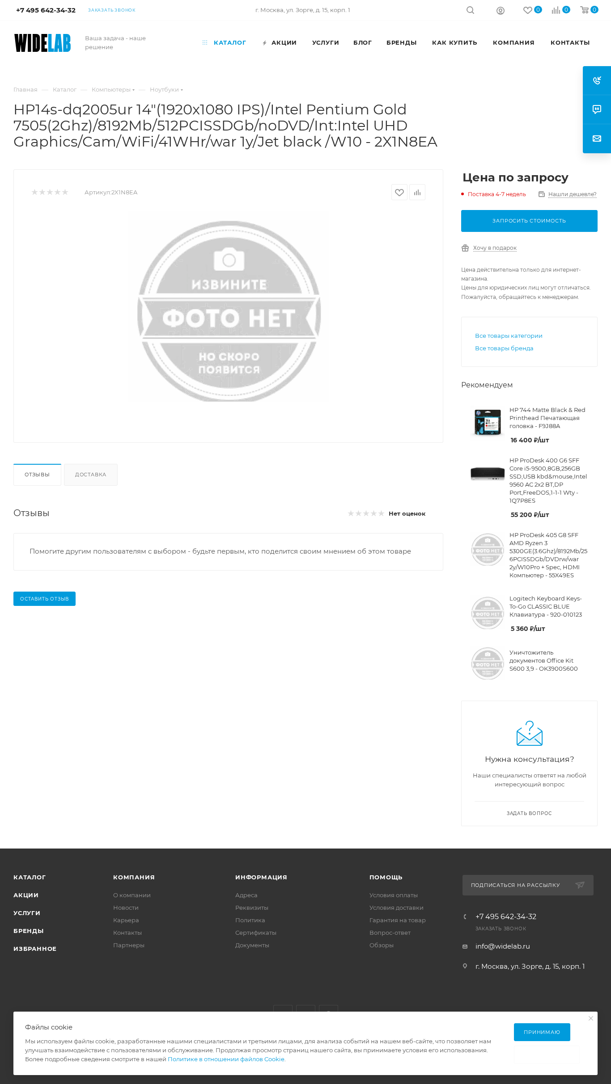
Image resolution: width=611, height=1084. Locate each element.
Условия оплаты (393, 895)
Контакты (127, 932)
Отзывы (37, 474)
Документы (252, 945)
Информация (261, 877)
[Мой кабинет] (500, 10)
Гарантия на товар (397, 920)
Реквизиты (251, 907)
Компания (134, 877)
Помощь (386, 877)
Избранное (35, 948)
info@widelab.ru (502, 946)
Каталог (29, 877)
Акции (26, 895)
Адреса (246, 895)
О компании (132, 895)
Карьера (126, 920)
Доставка (90, 474)
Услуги (27, 912)
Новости (126, 907)
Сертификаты (255, 932)
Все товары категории (509, 335)
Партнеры (128, 945)
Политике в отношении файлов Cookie (226, 1059)
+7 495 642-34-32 (505, 916)
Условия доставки (396, 907)
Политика (250, 920)
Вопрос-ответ (390, 932)
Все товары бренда (504, 348)
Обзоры (381, 945)
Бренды (28, 930)
